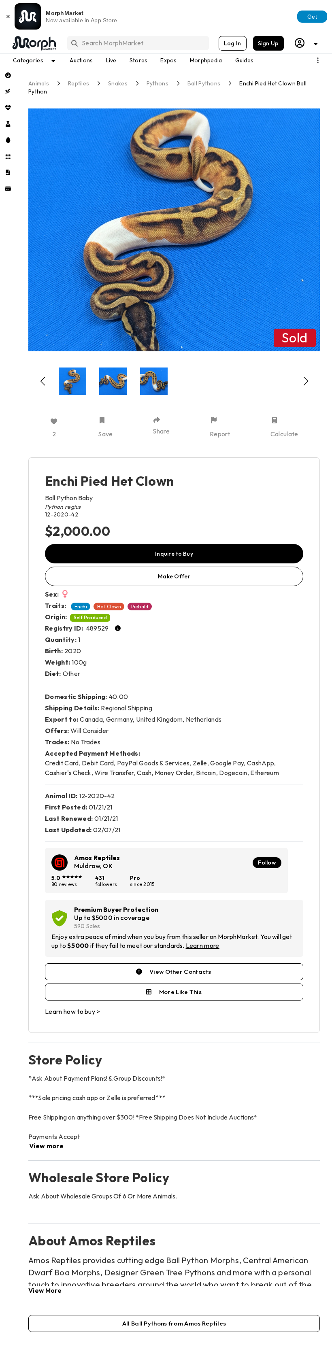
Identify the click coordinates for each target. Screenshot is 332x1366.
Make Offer (174, 576)
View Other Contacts (180, 971)
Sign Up (268, 43)
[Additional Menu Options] (318, 60)
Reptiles (78, 83)
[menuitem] (8, 75)
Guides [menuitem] (244, 60)
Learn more (202, 945)
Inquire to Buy (174, 553)
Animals (38, 83)
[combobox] (137, 43)
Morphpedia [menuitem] (206, 60)
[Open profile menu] (306, 43)
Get (312, 16)
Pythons (157, 83)
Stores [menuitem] (139, 60)
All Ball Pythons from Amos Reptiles (174, 1323)
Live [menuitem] (111, 60)
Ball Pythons (203, 83)
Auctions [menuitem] (81, 60)
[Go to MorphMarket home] (33, 43)
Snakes (118, 83)
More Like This (180, 992)
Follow (267, 862)
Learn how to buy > (72, 1011)
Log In (232, 43)
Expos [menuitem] (168, 60)
